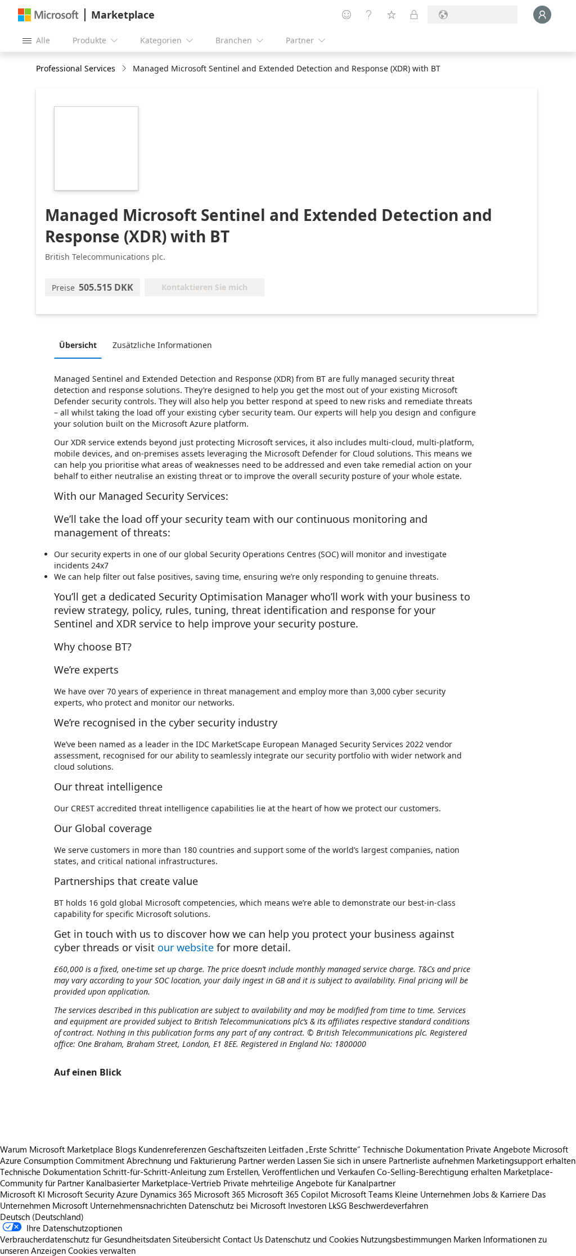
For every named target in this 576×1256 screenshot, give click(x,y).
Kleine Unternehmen (432, 1194)
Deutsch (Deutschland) (42, 1216)
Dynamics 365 (166, 1194)
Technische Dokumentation (413, 1149)
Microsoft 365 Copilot (288, 1194)
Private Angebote (498, 1149)
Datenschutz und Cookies (311, 1239)
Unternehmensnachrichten (138, 1205)
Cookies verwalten (102, 1250)
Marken (467, 1239)
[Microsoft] (48, 14)
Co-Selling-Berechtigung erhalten (439, 1171)
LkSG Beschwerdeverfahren (378, 1205)
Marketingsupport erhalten (525, 1160)
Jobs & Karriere (500, 1194)
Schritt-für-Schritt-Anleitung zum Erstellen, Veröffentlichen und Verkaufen (239, 1171)
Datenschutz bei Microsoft (237, 1205)
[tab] (80, 344)
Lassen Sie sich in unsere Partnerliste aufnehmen (385, 1160)
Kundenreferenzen (172, 1149)
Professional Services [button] (75, 68)
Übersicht (78, 345)
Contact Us (243, 1239)
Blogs (125, 1149)
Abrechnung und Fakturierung (181, 1160)
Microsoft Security (80, 1194)
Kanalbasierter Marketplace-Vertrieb (153, 1183)
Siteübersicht (196, 1239)
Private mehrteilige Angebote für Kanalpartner (309, 1183)
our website (186, 947)
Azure (127, 1194)
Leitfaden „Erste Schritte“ (314, 1149)
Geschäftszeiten (237, 1149)
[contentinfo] (125, 69)
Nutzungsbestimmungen (406, 1239)
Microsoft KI (22, 1194)
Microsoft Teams (362, 1194)
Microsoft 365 (219, 1194)
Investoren (307, 1205)
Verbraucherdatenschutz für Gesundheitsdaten (85, 1239)
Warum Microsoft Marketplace (56, 1149)
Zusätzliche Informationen (162, 345)
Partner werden (266, 1160)
